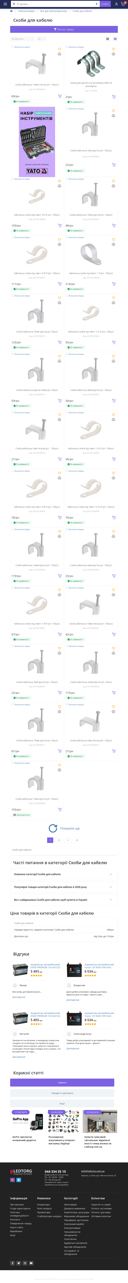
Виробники (16, 1231)
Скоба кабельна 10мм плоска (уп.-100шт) (91, 623)
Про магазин (17, 1204)
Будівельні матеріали (75, 1242)
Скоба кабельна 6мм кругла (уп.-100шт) (91, 565)
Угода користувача (20, 1208)
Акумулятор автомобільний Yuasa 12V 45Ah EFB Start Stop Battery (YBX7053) (99, 966)
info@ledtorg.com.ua (93, 1171)
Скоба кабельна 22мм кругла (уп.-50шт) (91, 682)
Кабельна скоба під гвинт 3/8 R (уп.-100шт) (37, 506)
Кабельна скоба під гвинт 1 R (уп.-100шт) (91, 273)
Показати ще (70, 828)
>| (77, 840)
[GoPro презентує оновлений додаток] (28, 1121)
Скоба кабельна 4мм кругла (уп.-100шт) (37, 682)
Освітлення (70, 1239)
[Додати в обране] (59, 49)
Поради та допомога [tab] (62, 1093)
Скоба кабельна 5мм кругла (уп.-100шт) (91, 150)
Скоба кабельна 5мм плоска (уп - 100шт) (37, 448)
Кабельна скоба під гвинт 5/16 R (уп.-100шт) (91, 506)
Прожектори (43, 1212)
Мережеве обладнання (76, 1216)
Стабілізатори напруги (49, 1216)
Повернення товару (21, 1223)
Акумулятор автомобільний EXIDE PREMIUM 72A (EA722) (45, 966)
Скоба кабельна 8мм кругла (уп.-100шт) (91, 390)
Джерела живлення (74, 1208)
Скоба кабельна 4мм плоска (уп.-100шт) (91, 740)
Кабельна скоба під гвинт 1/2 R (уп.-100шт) (91, 331)
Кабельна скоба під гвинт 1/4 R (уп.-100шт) (91, 448)
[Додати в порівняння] (59, 54)
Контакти (15, 1219)
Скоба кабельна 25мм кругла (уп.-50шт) (37, 331)
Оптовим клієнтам (101, 1216)
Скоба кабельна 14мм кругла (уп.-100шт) (37, 798)
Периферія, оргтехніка (76, 1220)
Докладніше (18, 997)
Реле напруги (44, 1208)
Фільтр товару (65, 29)
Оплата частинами (101, 1208)
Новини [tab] (62, 1082)
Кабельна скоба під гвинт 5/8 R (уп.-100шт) (37, 273)
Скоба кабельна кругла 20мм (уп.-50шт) (37, 390)
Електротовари (26, 11)
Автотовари (70, 1204)
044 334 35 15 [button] (55, 1171)
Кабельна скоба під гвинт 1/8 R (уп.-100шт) (37, 623)
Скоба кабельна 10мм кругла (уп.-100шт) (91, 214)
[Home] (11, 11)
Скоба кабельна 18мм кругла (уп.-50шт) (37, 740)
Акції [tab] (62, 1103)
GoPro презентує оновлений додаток (24, 1138)
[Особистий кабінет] (116, 4)
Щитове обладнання (75, 1246)
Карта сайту (16, 1227)
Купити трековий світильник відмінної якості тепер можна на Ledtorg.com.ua (97, 1141)
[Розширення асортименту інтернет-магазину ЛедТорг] (64, 1121)
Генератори (43, 1204)
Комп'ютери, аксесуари (76, 1212)
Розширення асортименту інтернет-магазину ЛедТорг (62, 1140)
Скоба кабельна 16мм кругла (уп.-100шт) (37, 565)
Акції (12, 1235)
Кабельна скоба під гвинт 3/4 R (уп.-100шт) (37, 214)
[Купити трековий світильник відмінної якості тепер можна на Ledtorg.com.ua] (100, 1121)
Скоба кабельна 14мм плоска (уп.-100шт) (37, 84)
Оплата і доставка (101, 1212)
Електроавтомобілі (74, 1224)
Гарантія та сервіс (101, 1204)
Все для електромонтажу (53, 11)
